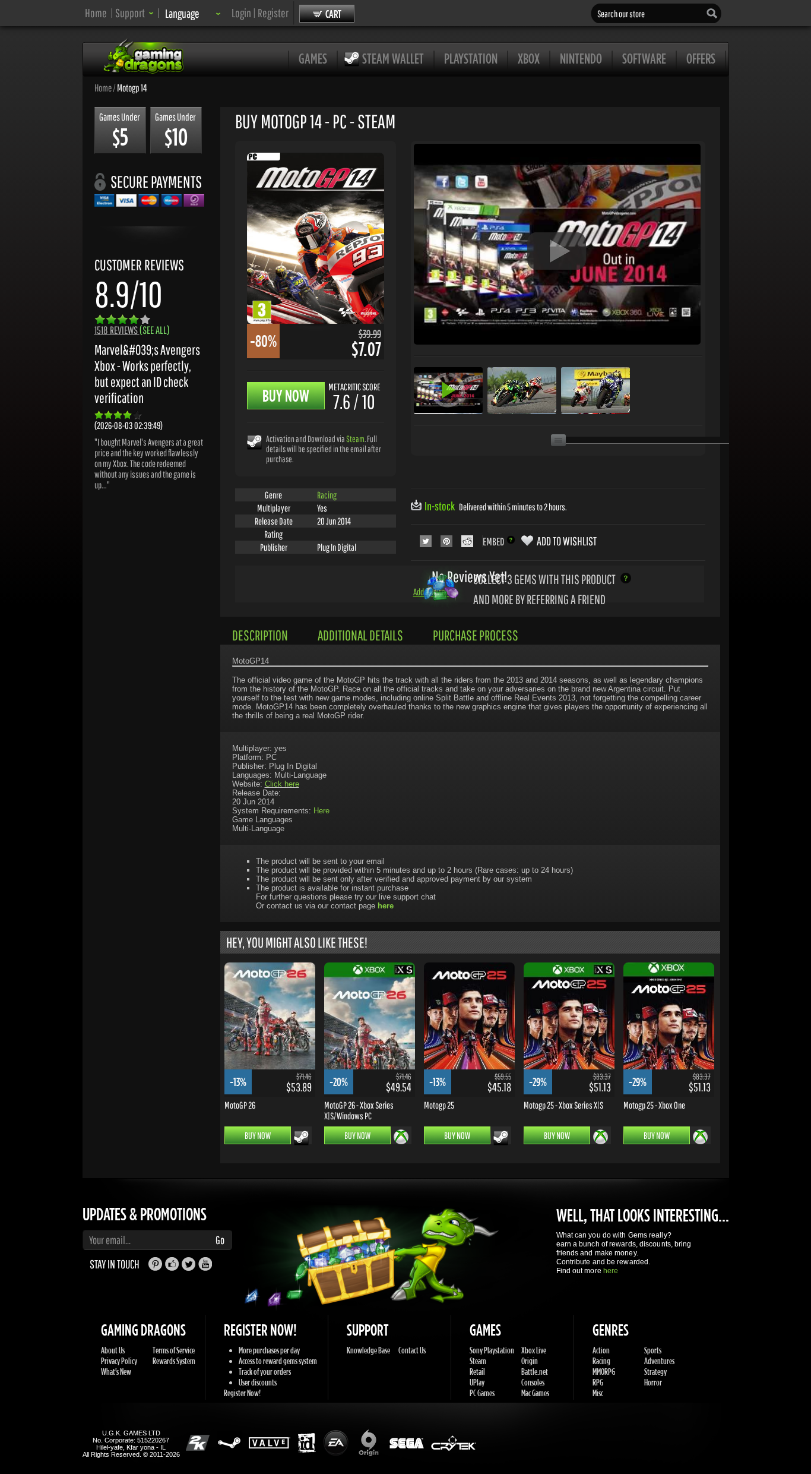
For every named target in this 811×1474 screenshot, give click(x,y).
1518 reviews (132, 330)
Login (241, 13)
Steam (355, 439)
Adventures (659, 1361)
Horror (653, 1382)
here (610, 1271)
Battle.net (534, 1371)
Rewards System (174, 1361)
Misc (598, 1393)
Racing (327, 495)
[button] (134, 13)
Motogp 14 (132, 87)
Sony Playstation (492, 1350)
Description (260, 635)
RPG (598, 1382)
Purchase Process (475, 635)
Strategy (655, 1371)
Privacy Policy (119, 1361)
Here (321, 810)
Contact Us (412, 1350)
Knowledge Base (368, 1350)
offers (700, 58)
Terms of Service (174, 1350)
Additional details (360, 635)
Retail (477, 1371)
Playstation (471, 58)
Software (644, 58)
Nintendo (581, 58)
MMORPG (604, 1371)
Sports (652, 1350)
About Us (113, 1350)
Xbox (529, 58)
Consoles (532, 1382)
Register (273, 13)
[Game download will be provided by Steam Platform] (254, 442)
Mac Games (535, 1393)
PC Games (482, 1393)
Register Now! (242, 1393)
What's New (116, 1371)
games (313, 58)
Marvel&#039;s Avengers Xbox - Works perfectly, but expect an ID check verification (147, 374)
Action (601, 1350)
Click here (282, 783)
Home (96, 13)
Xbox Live (533, 1350)
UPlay (477, 1382)
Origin (529, 1361)
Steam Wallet (393, 58)
